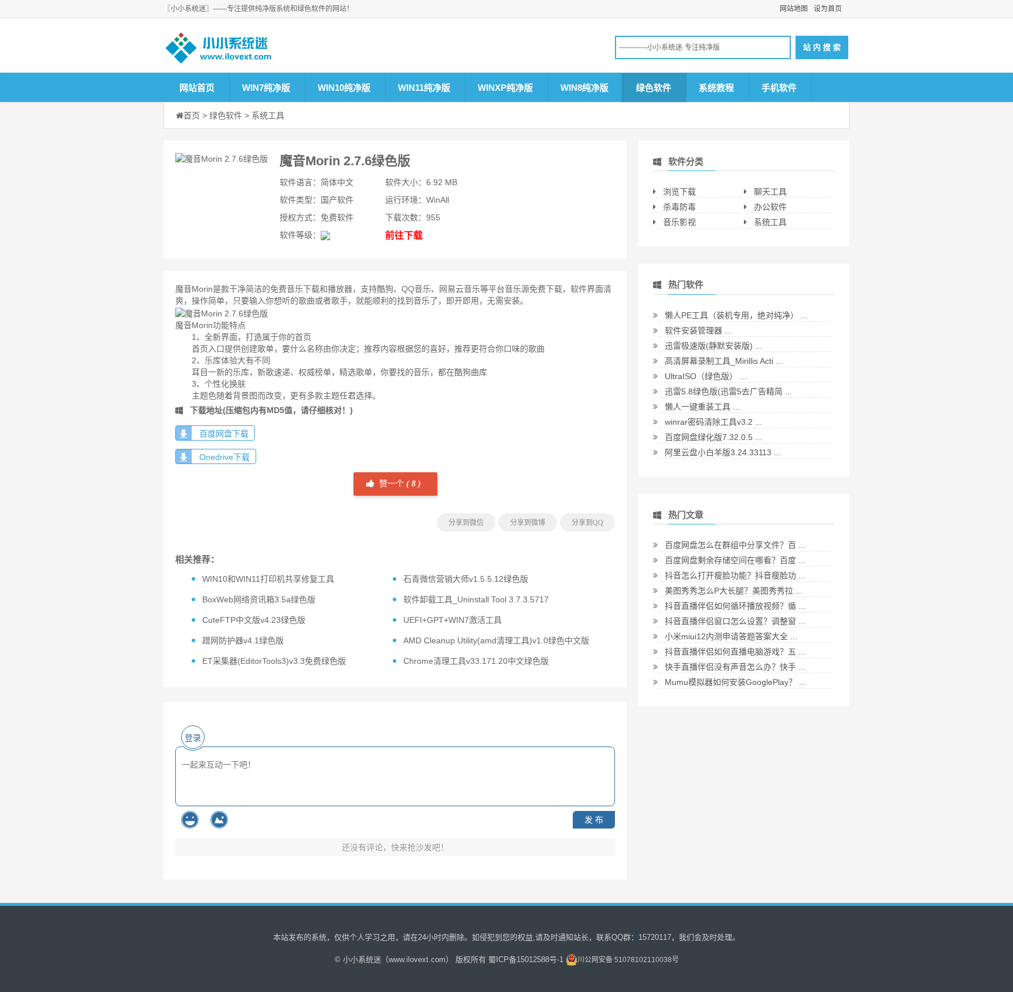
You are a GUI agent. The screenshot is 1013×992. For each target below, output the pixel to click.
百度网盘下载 (224, 433)
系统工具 (267, 115)
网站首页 (197, 88)
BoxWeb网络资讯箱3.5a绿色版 (258, 599)
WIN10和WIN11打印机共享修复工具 (268, 579)
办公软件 (770, 207)
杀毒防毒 (679, 207)
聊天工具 (770, 191)
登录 (193, 737)
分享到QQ (587, 523)
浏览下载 (679, 191)
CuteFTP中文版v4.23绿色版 (253, 620)
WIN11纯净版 (424, 88)
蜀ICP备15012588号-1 (525, 959)
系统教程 (716, 88)
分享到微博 (527, 523)
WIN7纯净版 (266, 88)
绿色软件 (653, 88)
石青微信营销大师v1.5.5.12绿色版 (465, 579)
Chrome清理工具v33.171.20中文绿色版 (476, 661)
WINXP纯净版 (505, 88)
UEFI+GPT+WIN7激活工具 (452, 620)
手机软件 (779, 88)
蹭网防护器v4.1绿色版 (243, 640)
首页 (191, 115)
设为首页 (828, 9)
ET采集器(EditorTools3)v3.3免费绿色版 (274, 661)
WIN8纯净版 (584, 88)
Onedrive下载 (224, 457)
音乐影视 (679, 222)
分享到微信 (466, 523)
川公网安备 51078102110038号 (628, 960)
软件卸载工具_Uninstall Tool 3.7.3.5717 (476, 599)
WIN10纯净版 (344, 88)
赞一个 (399, 483)
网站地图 (794, 9)
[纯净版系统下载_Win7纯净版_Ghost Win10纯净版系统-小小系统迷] (254, 50)
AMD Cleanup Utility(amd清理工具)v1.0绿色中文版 (496, 640)
